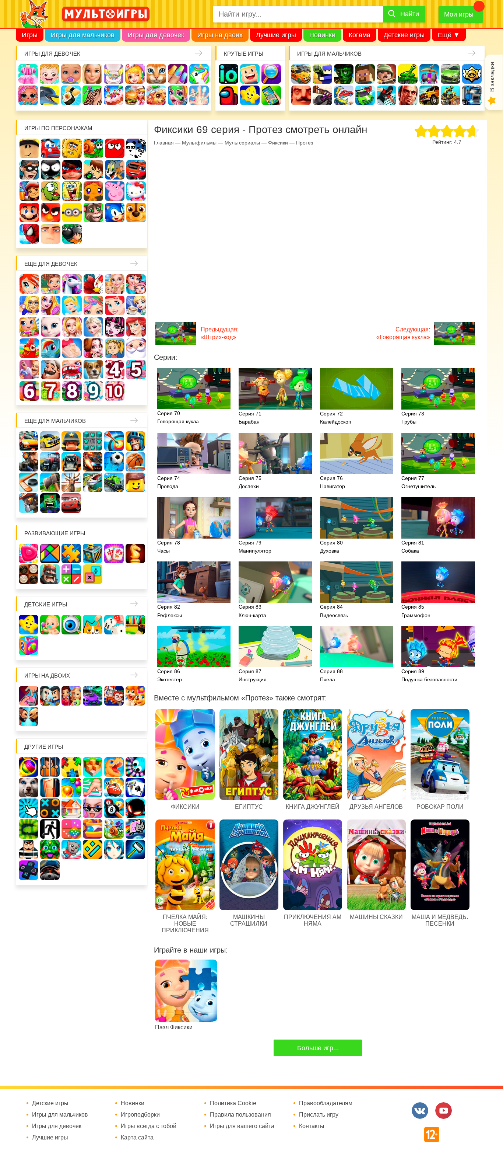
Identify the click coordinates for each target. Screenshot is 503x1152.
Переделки (29, 369)
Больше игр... (318, 1048)
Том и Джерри (114, 170)
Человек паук (29, 234)
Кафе (136, 305)
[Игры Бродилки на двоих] (135, 696)
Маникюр (177, 74)
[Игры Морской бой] (114, 787)
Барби (92, 74)
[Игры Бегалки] (71, 849)
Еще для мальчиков (55, 421)
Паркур (386, 95)
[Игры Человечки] (135, 808)
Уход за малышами (71, 74)
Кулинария (71, 95)
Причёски (50, 305)
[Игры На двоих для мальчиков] (50, 696)
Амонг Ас (228, 95)
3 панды (136, 148)
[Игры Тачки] (71, 503)
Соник (114, 212)
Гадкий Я (50, 234)
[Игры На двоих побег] (114, 696)
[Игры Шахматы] (135, 553)
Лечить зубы (72, 369)
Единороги (199, 74)
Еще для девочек (50, 264)
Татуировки (92, 95)
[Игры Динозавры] (114, 767)
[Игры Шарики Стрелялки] (28, 767)
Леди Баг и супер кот (72, 170)
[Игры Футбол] (114, 461)
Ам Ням (50, 191)
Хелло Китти (136, 191)
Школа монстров (114, 327)
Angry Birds (50, 212)
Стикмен (50, 170)
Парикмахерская (93, 305)
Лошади (72, 284)
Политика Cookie (233, 1103)
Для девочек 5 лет (136, 369)
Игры (30, 35)
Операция (199, 95)
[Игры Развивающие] (28, 645)
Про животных (93, 369)
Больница (29, 305)
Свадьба (72, 327)
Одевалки (28, 74)
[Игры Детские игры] (28, 624)
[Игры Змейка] (28, 829)
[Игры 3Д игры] (92, 767)
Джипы (429, 95)
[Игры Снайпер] (28, 461)
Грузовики (472, 95)
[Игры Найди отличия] (71, 624)
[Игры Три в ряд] (28, 553)
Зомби (343, 74)
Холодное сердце (93, 327)
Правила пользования (240, 1115)
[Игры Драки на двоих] (28, 716)
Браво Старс (472, 74)
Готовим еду (135, 95)
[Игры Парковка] (28, 441)
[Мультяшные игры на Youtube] (443, 1110)
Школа (50, 284)
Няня (114, 284)
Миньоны (72, 212)
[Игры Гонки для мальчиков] (50, 441)
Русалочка (114, 305)
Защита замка (429, 74)
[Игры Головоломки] (92, 553)
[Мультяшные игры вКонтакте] (420, 1110)
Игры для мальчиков (83, 35)
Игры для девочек (156, 35)
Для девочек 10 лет (114, 391)
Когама (359, 35)
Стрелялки (322, 74)
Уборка (113, 74)
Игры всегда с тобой (148, 1126)
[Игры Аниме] (114, 849)
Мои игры (459, 14)
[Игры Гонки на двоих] (92, 696)
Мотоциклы (450, 95)
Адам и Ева (72, 148)
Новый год (136, 348)
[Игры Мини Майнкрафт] (135, 849)
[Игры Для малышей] (50, 624)
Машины (450, 74)
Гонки (301, 74)
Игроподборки (140, 1115)
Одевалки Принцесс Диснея (93, 348)
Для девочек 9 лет (93, 391)
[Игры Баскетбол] (135, 461)
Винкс (29, 284)
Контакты (311, 1126)
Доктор (135, 74)
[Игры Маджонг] (114, 553)
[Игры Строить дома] (71, 808)
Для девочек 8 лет (72, 391)
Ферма (29, 348)
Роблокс (29, 148)
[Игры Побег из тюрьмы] (28, 849)
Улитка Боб (93, 148)
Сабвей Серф (29, 191)
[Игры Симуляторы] (50, 870)
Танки (408, 74)
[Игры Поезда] (114, 482)
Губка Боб (72, 191)
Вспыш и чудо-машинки (136, 170)
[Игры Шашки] (28, 574)
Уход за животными (156, 95)
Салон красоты (177, 95)
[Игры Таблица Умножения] (92, 574)
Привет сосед (301, 95)
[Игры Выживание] (50, 482)
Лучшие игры (276, 35)
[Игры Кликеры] (28, 808)
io (228, 74)
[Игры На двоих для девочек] (71, 696)
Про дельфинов (49, 95)
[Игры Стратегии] (50, 574)
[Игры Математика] (71, 574)
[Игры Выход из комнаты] (50, 829)
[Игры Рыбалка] (92, 482)
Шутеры (322, 95)
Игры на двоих (220, 35)
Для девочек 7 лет (50, 391)
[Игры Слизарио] (135, 767)
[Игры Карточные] (135, 787)
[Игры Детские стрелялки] (135, 624)
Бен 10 (93, 170)
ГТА (408, 95)
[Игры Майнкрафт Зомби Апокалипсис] (50, 503)
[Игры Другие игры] (28, 870)
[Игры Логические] (50, 553)
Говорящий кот (93, 212)
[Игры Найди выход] (50, 787)
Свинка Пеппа (114, 191)
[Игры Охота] (71, 482)
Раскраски (93, 284)
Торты (113, 95)
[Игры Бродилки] (114, 829)
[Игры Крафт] (92, 441)
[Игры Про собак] (28, 787)
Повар (50, 369)
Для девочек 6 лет (29, 391)
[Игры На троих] (71, 767)
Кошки (156, 74)
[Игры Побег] (50, 767)
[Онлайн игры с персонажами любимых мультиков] (106, 14)
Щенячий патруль (136, 212)
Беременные (72, 348)
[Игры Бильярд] (114, 808)
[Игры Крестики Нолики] (50, 808)
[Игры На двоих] (28, 696)
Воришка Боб (29, 170)
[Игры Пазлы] (71, 553)
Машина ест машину (343, 95)
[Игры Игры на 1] (92, 787)
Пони (50, 348)
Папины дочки (114, 348)
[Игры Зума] (50, 849)
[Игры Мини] (71, 829)
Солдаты (386, 74)
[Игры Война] (71, 441)
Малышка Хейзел (49, 74)
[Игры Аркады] (135, 829)
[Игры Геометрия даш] (92, 849)
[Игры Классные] (92, 808)
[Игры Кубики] (114, 624)
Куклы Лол (28, 95)
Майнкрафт (365, 74)
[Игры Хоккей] (28, 482)
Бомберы (72, 234)
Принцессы (72, 305)
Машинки (365, 95)
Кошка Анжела (50, 327)
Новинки (322, 35)
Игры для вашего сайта (242, 1126)
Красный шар (114, 148)
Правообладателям (325, 1103)
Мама (136, 284)
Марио (29, 212)
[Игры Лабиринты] (92, 829)
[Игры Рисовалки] (92, 624)
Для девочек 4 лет (114, 369)
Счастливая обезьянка (93, 191)
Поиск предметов (271, 74)
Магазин (29, 327)
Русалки (136, 327)
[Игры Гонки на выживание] (92, 461)
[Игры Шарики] (71, 787)
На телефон (271, 95)
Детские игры (404, 35)
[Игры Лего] (135, 482)
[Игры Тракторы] (50, 461)
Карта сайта (137, 1138)
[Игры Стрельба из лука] (114, 441)
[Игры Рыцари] (135, 441)
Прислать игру (318, 1115)
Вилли (50, 148)
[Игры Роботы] (28, 503)
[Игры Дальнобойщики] (71, 461)
